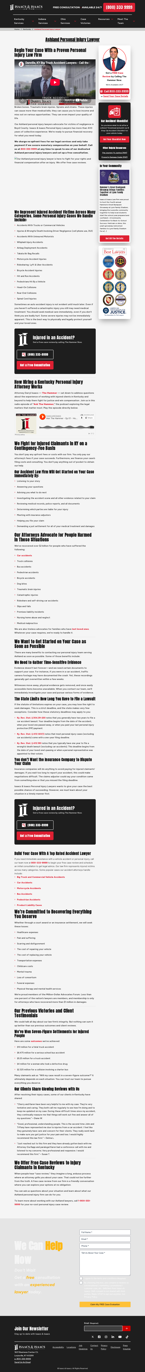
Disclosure (115, 1347)
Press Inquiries (127, 1347)
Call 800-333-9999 (116, 91)
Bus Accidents (24, 894)
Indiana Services (43, 21)
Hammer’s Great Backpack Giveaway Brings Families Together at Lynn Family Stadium (112, 191)
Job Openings (83, 1347)
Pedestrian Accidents (28, 899)
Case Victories (85, 21)
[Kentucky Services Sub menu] (33, 21)
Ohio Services (65, 21)
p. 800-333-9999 (22, 1359)
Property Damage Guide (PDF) (114, 157)
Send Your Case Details (115, 96)
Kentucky (27, 29)
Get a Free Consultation (35, 365)
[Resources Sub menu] (112, 19)
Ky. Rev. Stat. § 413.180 (29, 743)
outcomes (36, 1041)
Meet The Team (123, 21)
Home (17, 29)
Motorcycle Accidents (29, 888)
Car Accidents (24, 882)
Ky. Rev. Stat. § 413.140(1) (30, 734)
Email (91, 1323)
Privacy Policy (104, 1347)
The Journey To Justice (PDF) (114, 153)
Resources (104, 19)
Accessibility (58, 1347)
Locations (71, 1347)
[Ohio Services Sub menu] (75, 21)
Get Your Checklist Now (114, 139)
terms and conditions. (107, 1278)
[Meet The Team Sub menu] (134, 21)
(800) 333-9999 (38, 354)
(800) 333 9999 (119, 7)
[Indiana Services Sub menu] (55, 21)
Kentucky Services (19, 21)
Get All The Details (114, 238)
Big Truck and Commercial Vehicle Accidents (41, 877)
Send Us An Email (22, 1362)
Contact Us (94, 1347)
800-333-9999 (29, 149)
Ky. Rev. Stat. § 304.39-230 (31, 718)
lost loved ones (80, 629)
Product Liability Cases (29, 905)
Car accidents (24, 555)
